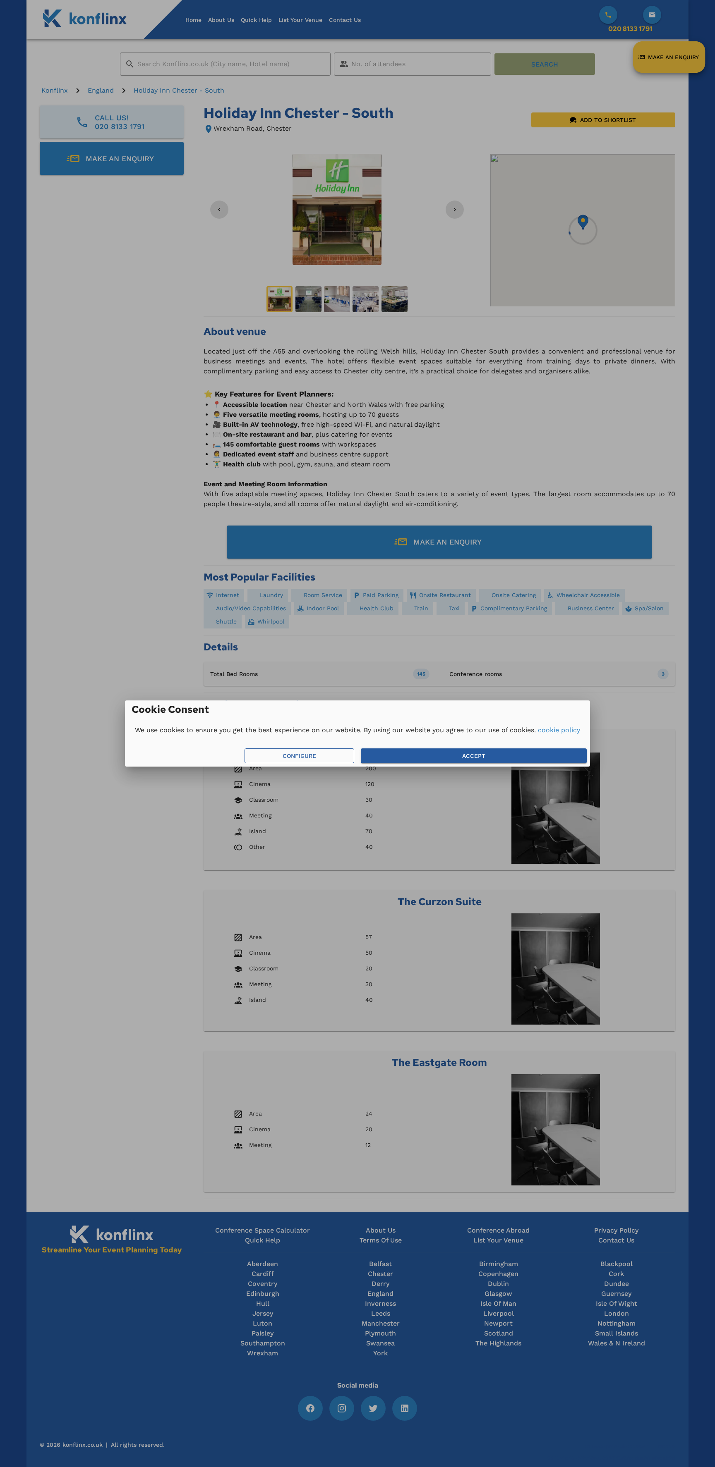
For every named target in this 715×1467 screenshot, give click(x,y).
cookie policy (559, 730)
